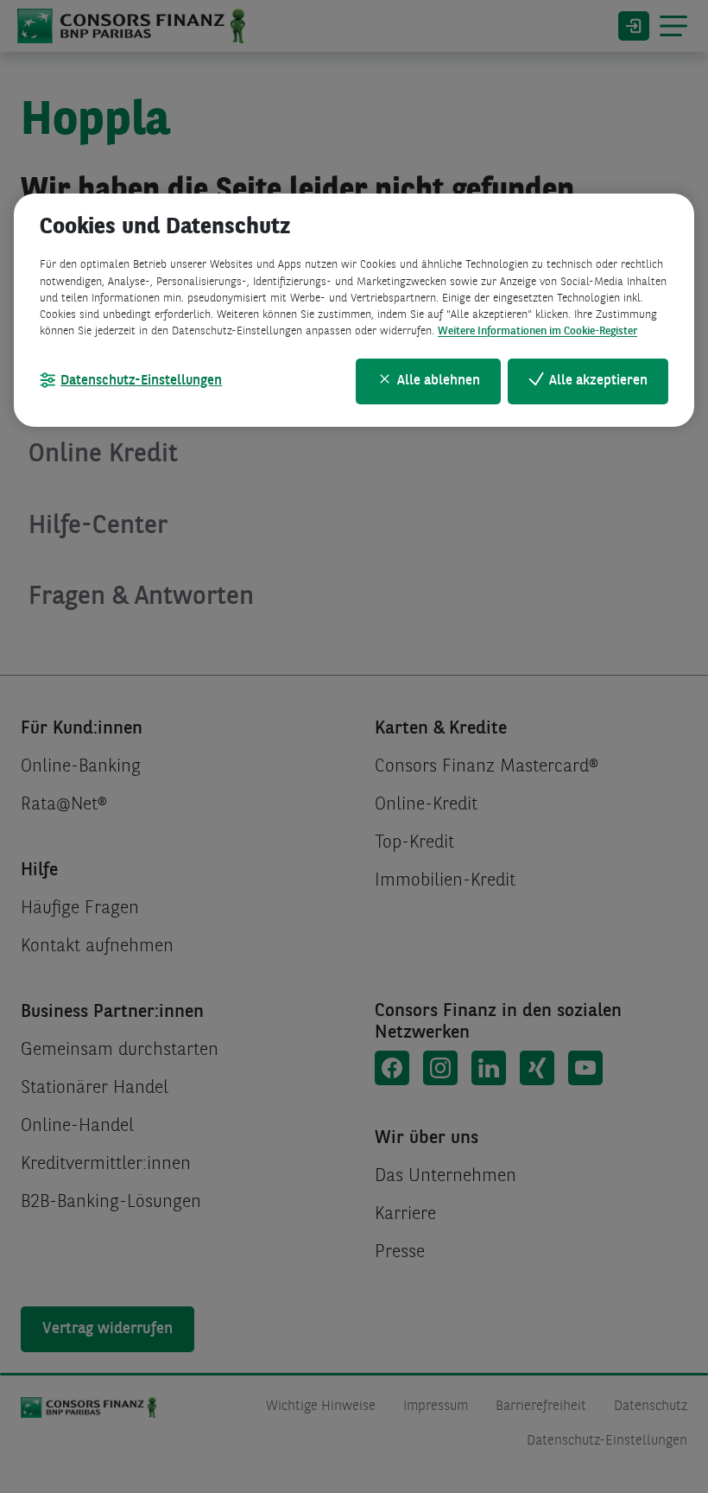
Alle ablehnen (438, 381)
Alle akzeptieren (598, 381)
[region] (354, 310)
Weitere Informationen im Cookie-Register (537, 331)
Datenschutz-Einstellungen (141, 381)
